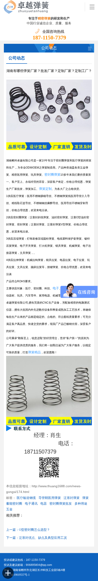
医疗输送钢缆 (26, 498)
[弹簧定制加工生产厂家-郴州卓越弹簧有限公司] (44, 7)
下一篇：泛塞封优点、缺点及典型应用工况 (36, 538)
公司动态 (16, 58)
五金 (9, 509)
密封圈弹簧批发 (60, 503)
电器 (43, 503)
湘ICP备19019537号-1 (17, 574)
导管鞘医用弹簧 (50, 498)
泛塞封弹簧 (72, 498)
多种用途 (81, 503)
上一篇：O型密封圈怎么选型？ (28, 529)
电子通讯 (31, 503)
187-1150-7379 (49, 38)
